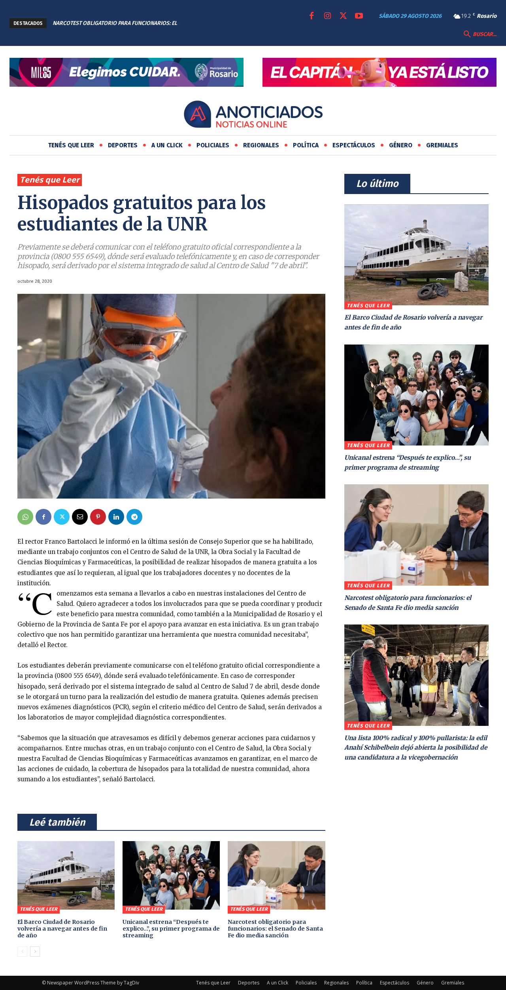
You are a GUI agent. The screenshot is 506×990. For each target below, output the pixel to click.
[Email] (80, 517)
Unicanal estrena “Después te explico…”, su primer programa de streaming (171, 928)
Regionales (336, 982)
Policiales (306, 982)
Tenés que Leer (49, 179)
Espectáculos (394, 982)
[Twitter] (343, 16)
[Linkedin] (116, 517)
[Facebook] (311, 16)
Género (425, 982)
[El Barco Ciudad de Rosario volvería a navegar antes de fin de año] (66, 875)
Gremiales (452, 982)
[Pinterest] (98, 517)
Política (364, 982)
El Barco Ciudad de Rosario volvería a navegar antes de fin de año (62, 928)
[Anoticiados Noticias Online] (253, 116)
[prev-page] (22, 951)
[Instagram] (327, 16)
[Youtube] (359, 16)
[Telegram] (134, 517)
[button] (479, 34)
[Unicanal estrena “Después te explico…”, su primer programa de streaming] (171, 875)
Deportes (248, 982)
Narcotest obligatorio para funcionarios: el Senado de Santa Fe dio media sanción (275, 928)
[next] (231, 23)
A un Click (277, 982)
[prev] (219, 23)
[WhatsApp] (25, 517)
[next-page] (35, 951)
